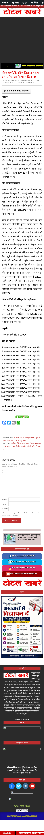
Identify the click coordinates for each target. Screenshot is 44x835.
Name (4, 499)
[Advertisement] (22, 40)
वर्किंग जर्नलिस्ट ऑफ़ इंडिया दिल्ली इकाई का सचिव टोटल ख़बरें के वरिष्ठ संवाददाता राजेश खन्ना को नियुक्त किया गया (22, 770)
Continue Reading (22, 719)
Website (5, 509)
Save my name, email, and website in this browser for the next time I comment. (21, 514)
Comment (5, 472)
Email (4, 504)
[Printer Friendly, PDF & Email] (22, 417)
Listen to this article (18, 90)
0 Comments (28, 83)
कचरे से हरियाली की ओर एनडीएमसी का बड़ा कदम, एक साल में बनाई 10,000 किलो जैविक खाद (29, 537)
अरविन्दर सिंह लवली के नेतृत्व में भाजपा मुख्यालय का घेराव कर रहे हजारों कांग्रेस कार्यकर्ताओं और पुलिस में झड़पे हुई (22, 446)
